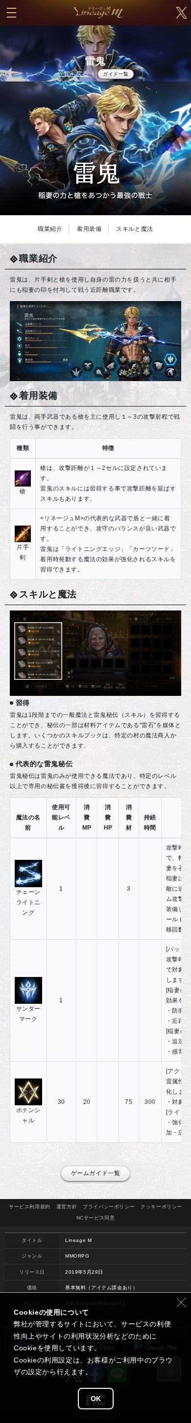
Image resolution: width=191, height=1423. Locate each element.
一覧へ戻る (73, 73)
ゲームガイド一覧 (95, 1173)
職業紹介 (50, 228)
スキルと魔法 (134, 228)
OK (96, 1399)
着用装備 (89, 228)
